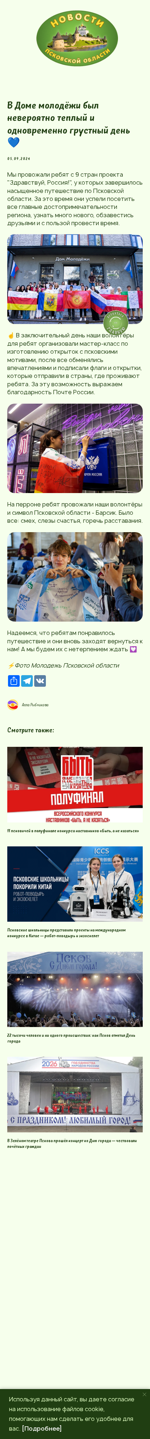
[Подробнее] (42, 1428)
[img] (77, 38)
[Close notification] (144, 1394)
